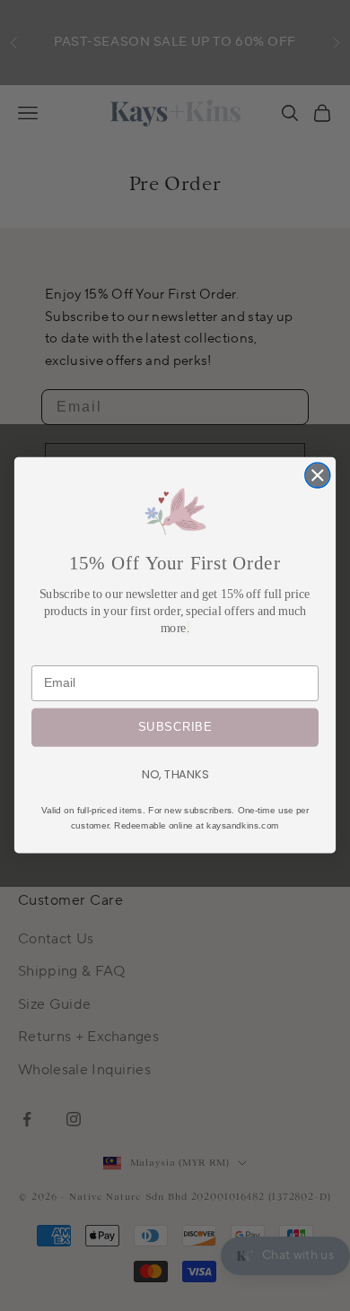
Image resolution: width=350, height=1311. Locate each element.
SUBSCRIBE (174, 728)
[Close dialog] (317, 475)
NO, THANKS (175, 774)
